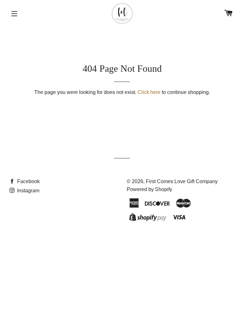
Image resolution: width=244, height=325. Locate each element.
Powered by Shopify (149, 189)
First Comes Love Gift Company (182, 181)
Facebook (28, 181)
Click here (149, 92)
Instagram (27, 190)
